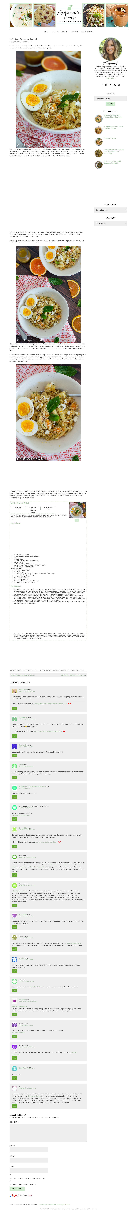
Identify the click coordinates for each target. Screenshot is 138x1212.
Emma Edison (24, 828)
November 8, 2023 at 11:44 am (27, 857)
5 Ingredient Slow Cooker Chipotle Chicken (113, 127)
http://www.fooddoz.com (21, 815)
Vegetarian (79, 670)
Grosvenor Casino (34, 1096)
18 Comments (28, 42)
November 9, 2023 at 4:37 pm (27, 885)
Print (77, 520)
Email (12, 1156)
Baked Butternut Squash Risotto (23, 675)
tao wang (22, 999)
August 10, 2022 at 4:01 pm (27, 829)
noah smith (23, 914)
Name (12, 1146)
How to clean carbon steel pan (46, 842)
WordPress (91, 1208)
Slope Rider (23, 1067)
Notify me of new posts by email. (23, 1184)
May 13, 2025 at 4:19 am (26, 1025)
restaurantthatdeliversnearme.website (32, 786)
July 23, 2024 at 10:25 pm (26, 981)
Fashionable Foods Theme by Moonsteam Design (62, 1208)
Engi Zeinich (23, 717)
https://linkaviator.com (19, 891)
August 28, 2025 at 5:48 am (27, 1047)
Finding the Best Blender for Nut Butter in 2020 (50, 704)
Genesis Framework (82, 1208)
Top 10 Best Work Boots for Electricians (48, 731)
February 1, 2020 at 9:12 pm (27, 691)
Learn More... (110, 78)
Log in (96, 1208)
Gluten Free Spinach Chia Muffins (73, 675)
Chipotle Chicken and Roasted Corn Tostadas (113, 116)
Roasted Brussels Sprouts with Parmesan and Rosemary (114, 151)
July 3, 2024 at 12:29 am (26, 959)
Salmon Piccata (110, 138)
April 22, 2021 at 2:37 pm (26, 788)
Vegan (73, 670)
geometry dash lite (18, 1033)
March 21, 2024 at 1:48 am (26, 916)
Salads (63, 670)
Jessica (21, 765)
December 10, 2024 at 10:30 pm (28, 1001)
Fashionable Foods (69, 15)
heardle (21, 958)
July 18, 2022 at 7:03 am (26, 808)
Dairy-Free (22, 670)
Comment (14, 1122)
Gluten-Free (30, 670)
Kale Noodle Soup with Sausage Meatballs (112, 162)
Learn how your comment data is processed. (54, 1205)
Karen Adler (23, 745)
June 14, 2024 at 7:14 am (26, 938)
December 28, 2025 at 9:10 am (27, 1088)
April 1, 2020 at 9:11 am (26, 746)
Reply (14, 708)
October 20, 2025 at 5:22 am (27, 1069)
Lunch (49, 670)
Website (13, 1166)
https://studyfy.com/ (74, 943)
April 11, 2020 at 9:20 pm (26, 766)
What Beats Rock (36, 987)
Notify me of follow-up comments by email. (28, 1179)
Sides (68, 670)
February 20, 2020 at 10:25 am (27, 719)
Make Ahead (56, 670)
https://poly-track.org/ (19, 1006)
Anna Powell (23, 690)
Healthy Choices (41, 670)
